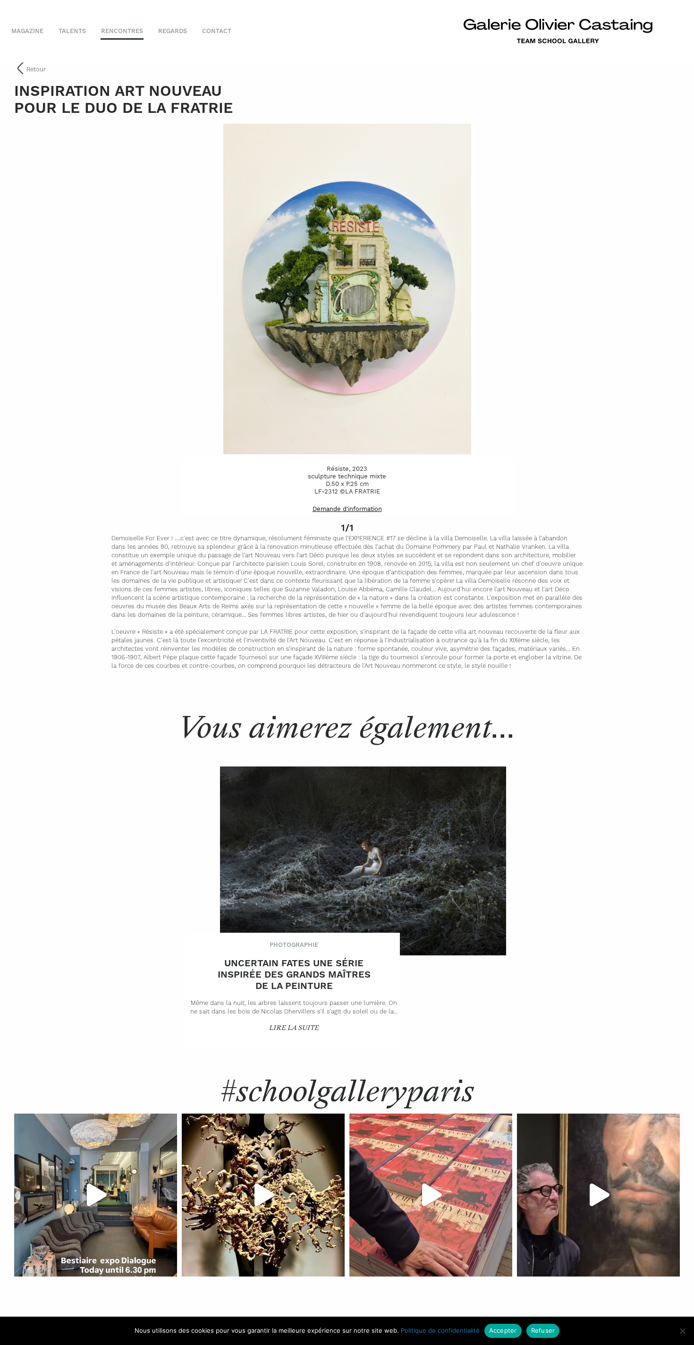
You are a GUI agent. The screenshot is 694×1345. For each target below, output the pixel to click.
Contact (216, 30)
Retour (36, 69)
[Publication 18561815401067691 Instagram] (95, 1195)
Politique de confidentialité (440, 1330)
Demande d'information (347, 508)
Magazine (27, 30)
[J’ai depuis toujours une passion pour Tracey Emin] (430, 1195)
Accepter (503, 1330)
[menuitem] (31, 31)
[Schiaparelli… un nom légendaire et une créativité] (263, 1195)
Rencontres (122, 30)
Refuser (543, 1330)
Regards (172, 30)
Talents (72, 30)
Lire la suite (294, 1028)
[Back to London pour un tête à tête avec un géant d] (598, 1195)
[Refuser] (682, 1331)
